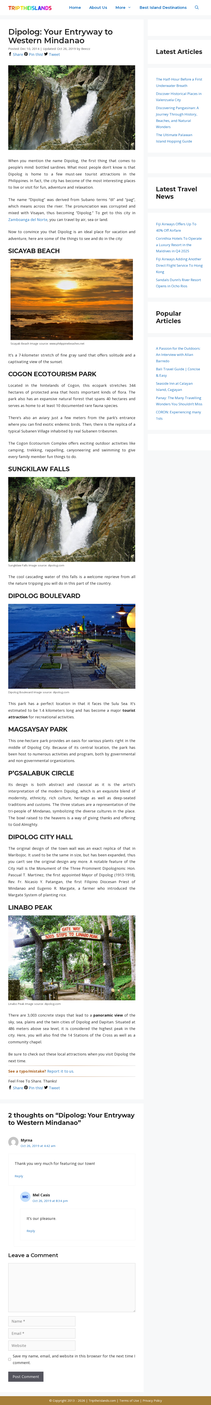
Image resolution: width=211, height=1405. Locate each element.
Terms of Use (129, 1400)
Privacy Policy (152, 1400)
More (120, 7)
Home (75, 7)
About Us (98, 7)
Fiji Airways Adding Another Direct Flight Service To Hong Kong (179, 265)
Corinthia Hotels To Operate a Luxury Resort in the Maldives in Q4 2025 (179, 244)
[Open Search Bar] (197, 7)
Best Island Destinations (163, 7)
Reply (19, 1176)
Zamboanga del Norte (27, 219)
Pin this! (35, 54)
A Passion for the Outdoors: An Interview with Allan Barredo (178, 354)
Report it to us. (60, 1071)
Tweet (54, 54)
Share (17, 54)
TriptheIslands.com (102, 1400)
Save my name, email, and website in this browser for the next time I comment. (74, 1359)
